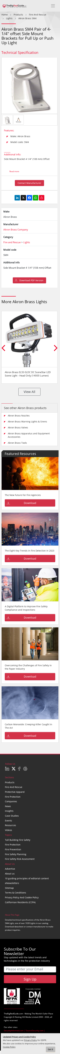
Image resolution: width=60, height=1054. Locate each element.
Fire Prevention (13, 849)
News (8, 806)
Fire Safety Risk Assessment (20, 858)
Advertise (10, 868)
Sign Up (30, 979)
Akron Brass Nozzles (19, 415)
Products (9, 782)
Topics (8, 834)
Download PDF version (31, 280)
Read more (14, 171)
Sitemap (9, 887)
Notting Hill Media (23, 1017)
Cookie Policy (9, 1047)
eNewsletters (12, 883)
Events (8, 820)
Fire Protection (12, 796)
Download (30, 503)
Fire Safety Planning (15, 854)
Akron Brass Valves (18, 427)
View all (29, 392)
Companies (11, 801)
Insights (9, 810)
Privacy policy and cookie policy (22, 897)
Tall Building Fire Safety (17, 839)
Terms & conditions (15, 892)
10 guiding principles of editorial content (27, 878)
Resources (10, 825)
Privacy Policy (30, 1040)
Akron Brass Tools (17, 442)
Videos (8, 830)
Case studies (12, 815)
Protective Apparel (15, 791)
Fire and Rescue (13, 787)
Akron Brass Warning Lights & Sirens (27, 421)
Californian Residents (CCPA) (20, 902)
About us (10, 873)
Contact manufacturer (29, 183)
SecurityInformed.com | (15, 1030)
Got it (50, 1049)
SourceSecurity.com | (35, 1030)
